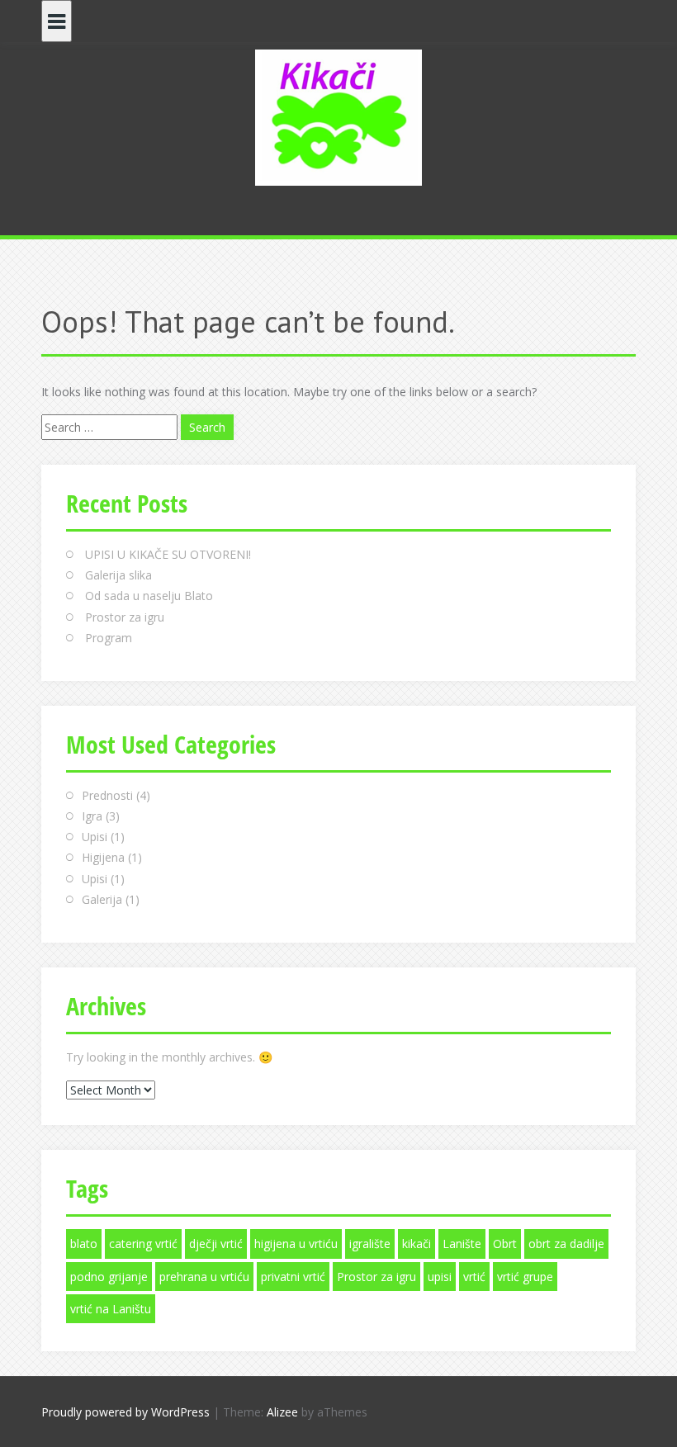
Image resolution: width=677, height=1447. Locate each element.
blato (83, 1243)
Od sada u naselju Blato (149, 595)
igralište (370, 1243)
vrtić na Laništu (110, 1309)
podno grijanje (109, 1276)
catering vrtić (143, 1243)
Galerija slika (118, 575)
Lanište (462, 1243)
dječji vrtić (216, 1243)
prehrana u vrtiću (204, 1276)
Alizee (282, 1412)
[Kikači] (338, 116)
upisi (440, 1276)
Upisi (94, 836)
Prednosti (107, 795)
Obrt (505, 1243)
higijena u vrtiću (296, 1243)
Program (108, 637)
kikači (416, 1243)
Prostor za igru (124, 617)
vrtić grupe (525, 1276)
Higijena (103, 857)
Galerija (102, 899)
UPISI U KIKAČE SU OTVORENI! (168, 554)
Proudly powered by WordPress (125, 1412)
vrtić (474, 1276)
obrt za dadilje (566, 1243)
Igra (92, 816)
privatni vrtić (293, 1276)
